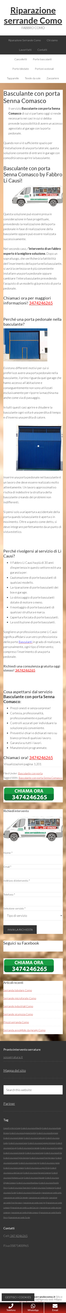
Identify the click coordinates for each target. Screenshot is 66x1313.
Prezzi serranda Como (16, 1022)
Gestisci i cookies (18, 1297)
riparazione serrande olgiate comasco (24, 1212)
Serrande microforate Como (19, 998)
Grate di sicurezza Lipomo (50, 1163)
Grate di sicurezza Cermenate (28, 1148)
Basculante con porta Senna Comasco (40, 777)
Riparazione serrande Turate (19, 1217)
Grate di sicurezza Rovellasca (27, 1183)
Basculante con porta (30, 773)
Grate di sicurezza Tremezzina (42, 1188)
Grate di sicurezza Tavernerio (19, 1188)
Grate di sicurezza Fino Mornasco (42, 1158)
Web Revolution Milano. (33, 1302)
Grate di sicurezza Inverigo (29, 1163)
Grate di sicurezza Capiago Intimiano (41, 1143)
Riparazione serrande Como (33, 15)
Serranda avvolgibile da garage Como (24, 1030)
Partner (9, 1103)
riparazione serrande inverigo (34, 1203)
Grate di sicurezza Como (34, 1153)
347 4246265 (19, 1236)
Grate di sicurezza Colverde (14, 1153)
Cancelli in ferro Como (11, 1128)
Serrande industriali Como (18, 1006)
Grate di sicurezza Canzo (17, 1143)
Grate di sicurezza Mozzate (34, 1178)
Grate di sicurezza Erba (53, 1153)
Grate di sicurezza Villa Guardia (29, 1192)
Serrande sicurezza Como (18, 1014)
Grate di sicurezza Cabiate (13, 1138)
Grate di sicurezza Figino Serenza (16, 1158)
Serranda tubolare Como (17, 990)
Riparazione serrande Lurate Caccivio (24, 1207)
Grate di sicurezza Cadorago (34, 1138)
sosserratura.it (13, 1057)
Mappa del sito (14, 1070)
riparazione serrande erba (38, 1197)
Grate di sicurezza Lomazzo (13, 1168)
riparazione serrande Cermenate (15, 1197)
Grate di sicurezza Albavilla (31, 1128)
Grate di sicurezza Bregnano (47, 1133)
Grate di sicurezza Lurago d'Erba (37, 1168)
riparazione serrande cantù (51, 1192)
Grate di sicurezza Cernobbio (51, 1148)
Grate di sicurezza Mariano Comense (37, 1173)
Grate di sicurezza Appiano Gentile (22, 1133)
